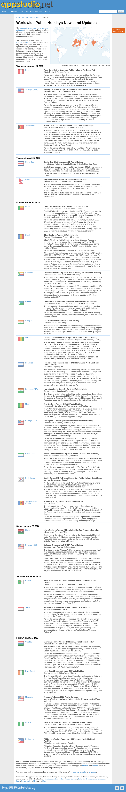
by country (75, 772)
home (18, 17)
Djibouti (28, 301)
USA (44, 781)
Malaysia (28, 697)
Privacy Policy (30, 789)
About (4, 11)
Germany (74, 779)
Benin (27, 206)
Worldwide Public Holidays (31, 11)
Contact (48, 11)
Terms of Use (20, 789)
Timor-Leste (30, 126)
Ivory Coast (30, 671)
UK (34, 781)
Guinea (28, 338)
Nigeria (28, 722)
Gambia (28, 642)
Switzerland (25, 781)
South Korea (30, 478)
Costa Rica (29, 162)
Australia (48, 779)
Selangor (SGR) (31, 89)
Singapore (101, 779)
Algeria (28, 580)
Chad (27, 235)
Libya (27, 530)
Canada (67, 779)
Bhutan (60, 779)
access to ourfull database (118, 30)
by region (92, 772)
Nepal (27, 179)
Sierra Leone (30, 454)
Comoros (29, 273)
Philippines (29, 739)
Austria (54, 779)
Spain (18, 781)
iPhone (29, 42)
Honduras (29, 363)
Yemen (28, 607)
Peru (27, 70)
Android (19, 42)
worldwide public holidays (31, 17)
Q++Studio (14, 11)
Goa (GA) (29, 321)
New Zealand (92, 779)
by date (83, 772)
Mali (27, 404)
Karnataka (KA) (31, 389)
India (80, 779)
